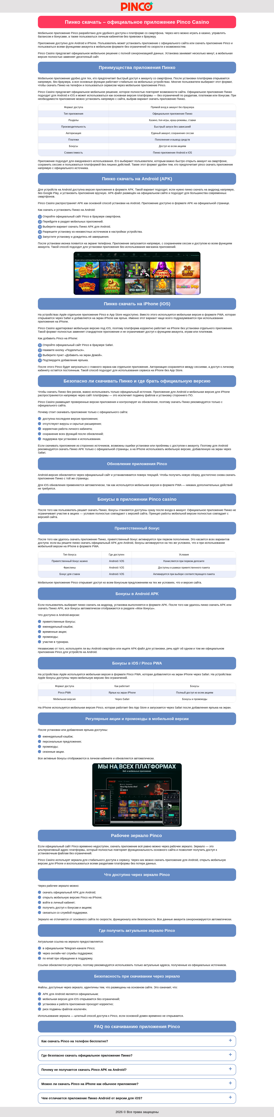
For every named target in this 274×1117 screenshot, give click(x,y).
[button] (268, 947)
